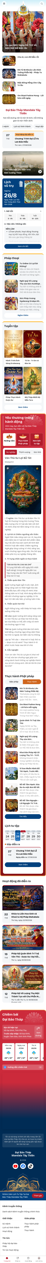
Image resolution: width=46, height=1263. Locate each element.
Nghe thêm (23, 315)
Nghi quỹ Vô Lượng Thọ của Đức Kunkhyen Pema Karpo (30, 284)
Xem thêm (23, 407)
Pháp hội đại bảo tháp (9, 1244)
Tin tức (6, 1238)
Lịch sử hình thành (22, 126)
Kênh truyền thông (12, 1206)
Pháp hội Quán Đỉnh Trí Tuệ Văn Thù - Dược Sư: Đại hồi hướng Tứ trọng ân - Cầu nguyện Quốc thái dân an (25, 955)
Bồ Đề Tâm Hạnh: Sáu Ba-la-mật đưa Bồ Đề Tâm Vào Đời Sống (30, 787)
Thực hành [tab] (32, 682)
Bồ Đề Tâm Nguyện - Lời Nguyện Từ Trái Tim (29, 803)
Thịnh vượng (24, 452)
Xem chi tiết (23, 246)
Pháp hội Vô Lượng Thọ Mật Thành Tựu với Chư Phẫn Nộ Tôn (25, 995)
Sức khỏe (38, 452)
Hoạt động (7, 1231)
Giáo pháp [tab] (13, 682)
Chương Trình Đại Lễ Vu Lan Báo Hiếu (27, 140)
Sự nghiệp (10, 452)
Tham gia (38, 1195)
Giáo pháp (29, 1218)
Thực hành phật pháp (31, 1225)
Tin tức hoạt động (10, 1250)
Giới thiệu (7, 1218)
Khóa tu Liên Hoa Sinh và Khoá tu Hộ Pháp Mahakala (25, 915)
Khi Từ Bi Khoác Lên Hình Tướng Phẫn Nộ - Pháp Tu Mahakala (30, 691)
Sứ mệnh (6, 1224)
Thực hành (29, 1230)
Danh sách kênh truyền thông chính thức (21, 1212)
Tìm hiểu (23, 816)
